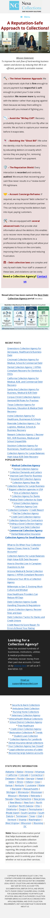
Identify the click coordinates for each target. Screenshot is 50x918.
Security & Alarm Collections (26, 705)
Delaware (10, 778)
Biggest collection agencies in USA (26, 489)
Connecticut (37, 775)
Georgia (30, 778)
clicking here (20, 665)
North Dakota (26, 805)
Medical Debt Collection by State (26, 499)
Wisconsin (26, 823)
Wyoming (38, 823)
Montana (23, 795)
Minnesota (23, 792)
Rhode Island (12, 812)
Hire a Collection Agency (26, 492)
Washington (35, 819)
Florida (20, 778)
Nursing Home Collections (26, 711)
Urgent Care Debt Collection (26, 527)
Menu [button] (27, 16)
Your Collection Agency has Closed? (25, 746)
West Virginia (12, 823)
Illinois (20, 781)
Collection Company (18, 510)
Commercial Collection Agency (25, 530)
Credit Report (37, 510)
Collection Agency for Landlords (26, 739)
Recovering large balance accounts (26, 752)
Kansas (9, 785)
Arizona (29, 771)
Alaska (19, 771)
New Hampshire (23, 799)
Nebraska (35, 795)
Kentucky (19, 785)
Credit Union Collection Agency (26, 729)
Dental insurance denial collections (26, 742)
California (12, 775)
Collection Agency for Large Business (26, 486)
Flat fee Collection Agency (26, 513)
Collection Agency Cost (26, 506)
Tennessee (21, 816)
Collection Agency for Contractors (26, 520)
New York (29, 802)
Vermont (11, 819)
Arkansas (40, 771)
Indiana (29, 781)
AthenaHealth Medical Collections (26, 718)
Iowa (37, 781)
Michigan (11, 792)
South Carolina (28, 812)
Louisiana (31, 785)
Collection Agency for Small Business (25, 537)
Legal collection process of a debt (26, 749)
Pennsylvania (35, 809)
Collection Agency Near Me (25, 482)
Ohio (37, 805)
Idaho (11, 781)
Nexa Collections (25, 6)
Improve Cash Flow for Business (26, 475)
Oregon (23, 809)
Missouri (12, 795)
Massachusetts (30, 788)
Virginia (22, 819)
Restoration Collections (21, 732)
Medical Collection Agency (26, 465)
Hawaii (39, 778)
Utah (39, 816)
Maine (41, 785)
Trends (38, 732)
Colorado (24, 775)
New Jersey (39, 799)
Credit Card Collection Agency (26, 516)
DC (25, 826)
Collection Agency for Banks (26, 496)
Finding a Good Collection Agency (25, 523)
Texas (32, 816)
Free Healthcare (26, 725)
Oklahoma (11, 809)
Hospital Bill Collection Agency (26, 479)
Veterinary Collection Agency (26, 715)
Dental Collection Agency (25, 468)
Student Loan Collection (26, 735)
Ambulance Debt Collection (25, 708)
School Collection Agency (25, 503)
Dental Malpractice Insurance (26, 533)
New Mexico (16, 802)
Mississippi (36, 792)
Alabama (9, 771)
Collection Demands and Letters (26, 472)
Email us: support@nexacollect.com (25, 682)
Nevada (9, 799)
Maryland (16, 788)
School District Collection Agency (26, 722)
